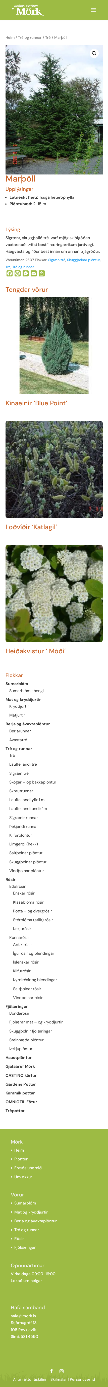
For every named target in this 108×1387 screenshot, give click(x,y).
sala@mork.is (23, 1316)
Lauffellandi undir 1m (28, 808)
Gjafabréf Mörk (20, 1066)
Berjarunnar (20, 731)
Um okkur (23, 1177)
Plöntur (21, 1159)
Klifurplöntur (20, 835)
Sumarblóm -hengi (26, 690)
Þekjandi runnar (23, 826)
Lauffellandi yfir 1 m (26, 799)
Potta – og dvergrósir (32, 911)
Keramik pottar (20, 1093)
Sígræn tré (56, 260)
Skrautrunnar (21, 791)
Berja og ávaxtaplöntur (28, 724)
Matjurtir (17, 715)
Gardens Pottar (21, 1084)
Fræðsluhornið (28, 1167)
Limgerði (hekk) (23, 844)
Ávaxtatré (18, 739)
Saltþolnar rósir (27, 988)
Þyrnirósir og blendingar (35, 979)
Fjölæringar (17, 1006)
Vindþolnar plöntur (26, 870)
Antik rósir (22, 944)
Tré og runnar (30, 37)
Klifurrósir (22, 971)
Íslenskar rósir (26, 962)
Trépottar (15, 1110)
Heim (10, 37)
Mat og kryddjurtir (23, 699)
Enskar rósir (24, 893)
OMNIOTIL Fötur (21, 1102)
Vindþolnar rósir (28, 997)
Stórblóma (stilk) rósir (33, 919)
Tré (48, 37)
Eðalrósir (17, 886)
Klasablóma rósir (28, 902)
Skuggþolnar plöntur (83, 260)
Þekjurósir (22, 928)
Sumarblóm (17, 683)
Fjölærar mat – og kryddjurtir (36, 1022)
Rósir (11, 879)
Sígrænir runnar (23, 817)
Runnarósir (19, 937)
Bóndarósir (19, 1013)
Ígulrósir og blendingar (33, 953)
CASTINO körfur (21, 1075)
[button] (94, 53)
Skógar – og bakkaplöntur (32, 782)
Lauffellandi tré (23, 764)
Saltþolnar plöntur (25, 853)
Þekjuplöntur (20, 1048)
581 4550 (29, 1336)
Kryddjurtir (19, 706)
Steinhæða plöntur (26, 1040)
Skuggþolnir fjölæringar (30, 1031)
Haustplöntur (19, 1057)
